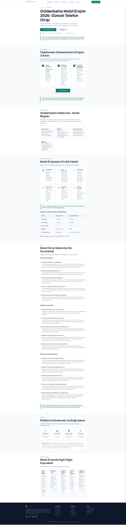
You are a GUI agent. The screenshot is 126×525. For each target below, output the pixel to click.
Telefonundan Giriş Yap (49, 29)
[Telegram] (36, 516)
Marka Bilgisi (63, 2)
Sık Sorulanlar (71, 2)
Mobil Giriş (96, 2)
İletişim (88, 513)
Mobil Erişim (56, 2)
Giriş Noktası (49, 2)
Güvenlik (78, 2)
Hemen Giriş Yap (64, 90)
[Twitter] (27, 516)
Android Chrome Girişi (63, 472)
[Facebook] (33, 516)
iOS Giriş (72, 510)
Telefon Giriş (73, 513)
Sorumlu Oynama (90, 508)
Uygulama (73, 515)
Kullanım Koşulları (90, 510)
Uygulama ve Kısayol (81, 471)
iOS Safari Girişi (53, 471)
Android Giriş (73, 511)
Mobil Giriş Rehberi (44, 472)
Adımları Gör (63, 29)
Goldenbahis (42, 7)
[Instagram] (30, 516)
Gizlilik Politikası (90, 511)
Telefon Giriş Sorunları (72, 472)
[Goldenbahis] (30, 2)
